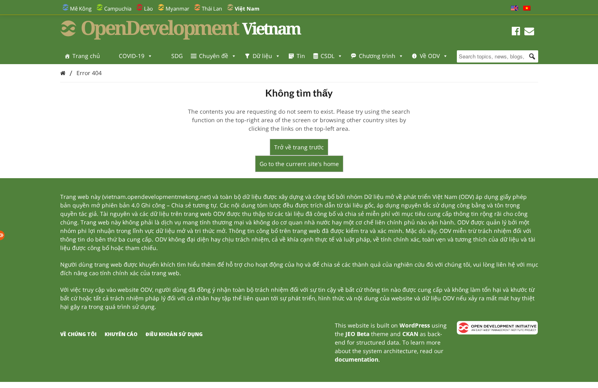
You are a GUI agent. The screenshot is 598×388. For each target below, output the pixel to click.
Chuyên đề (213, 56)
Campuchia (117, 8)
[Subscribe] (529, 32)
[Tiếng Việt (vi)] (526, 8)
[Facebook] (516, 32)
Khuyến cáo (121, 334)
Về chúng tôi (78, 334)
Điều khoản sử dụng (174, 334)
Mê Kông (81, 8)
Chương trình (377, 56)
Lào (148, 8)
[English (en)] (514, 8)
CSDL (327, 56)
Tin (301, 56)
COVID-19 (131, 56)
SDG (177, 56)
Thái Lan (212, 8)
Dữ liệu (262, 56)
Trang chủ (86, 56)
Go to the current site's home (299, 164)
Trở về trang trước (299, 147)
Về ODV (430, 56)
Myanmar (177, 8)
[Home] (62, 73)
